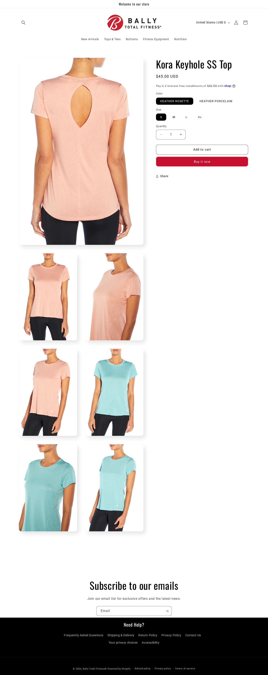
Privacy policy (163, 668)
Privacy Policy (171, 635)
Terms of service (185, 668)
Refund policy (143, 668)
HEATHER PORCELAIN (216, 101)
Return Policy (147, 635)
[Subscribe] (166, 611)
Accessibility (150, 642)
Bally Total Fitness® (95, 668)
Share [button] (164, 176)
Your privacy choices (123, 642)
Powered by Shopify (119, 668)
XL (202, 118)
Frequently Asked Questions (83, 635)
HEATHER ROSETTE (174, 101)
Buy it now (202, 162)
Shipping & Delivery (120, 635)
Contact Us (193, 635)
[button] (23, 22)
